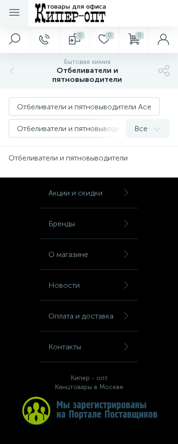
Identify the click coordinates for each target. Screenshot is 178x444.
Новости (64, 285)
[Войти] (163, 40)
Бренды (61, 223)
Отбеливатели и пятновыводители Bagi (84, 128)
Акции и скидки (75, 192)
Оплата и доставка (80, 315)
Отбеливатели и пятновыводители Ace (84, 106)
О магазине (68, 254)
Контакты (64, 346)
